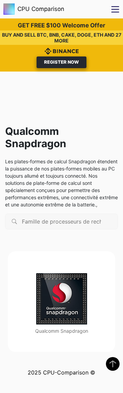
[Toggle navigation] (115, 9)
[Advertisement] (61, 94)
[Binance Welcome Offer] (61, 50)
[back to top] (113, 364)
